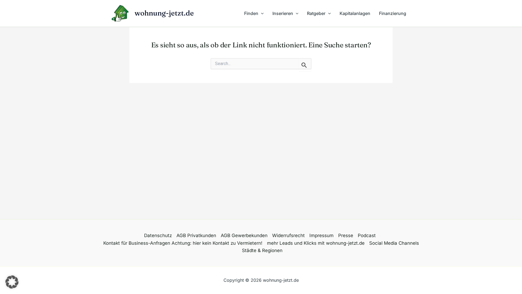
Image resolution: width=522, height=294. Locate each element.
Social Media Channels (394, 243)
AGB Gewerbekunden (244, 235)
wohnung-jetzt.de (164, 13)
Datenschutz (158, 235)
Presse (345, 235)
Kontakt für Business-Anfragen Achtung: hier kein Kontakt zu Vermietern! (182, 243)
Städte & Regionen (262, 250)
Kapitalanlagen (355, 13)
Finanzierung (392, 13)
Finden (251, 13)
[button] (261, 13)
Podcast (367, 235)
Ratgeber (316, 13)
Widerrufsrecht (288, 235)
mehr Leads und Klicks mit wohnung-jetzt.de (316, 243)
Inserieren (282, 13)
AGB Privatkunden (196, 235)
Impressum (321, 235)
